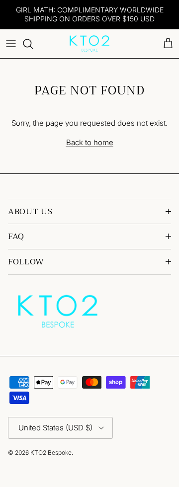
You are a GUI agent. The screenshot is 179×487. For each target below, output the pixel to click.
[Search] (33, 44)
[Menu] (11, 44)
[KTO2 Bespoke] (89, 43)
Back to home (89, 142)
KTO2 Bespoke (51, 452)
